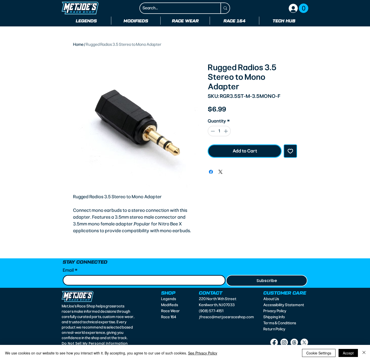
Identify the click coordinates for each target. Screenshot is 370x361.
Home (78, 44)
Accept (348, 352)
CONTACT (210, 292)
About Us (271, 299)
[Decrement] (212, 131)
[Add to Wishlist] (290, 151)
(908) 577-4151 (211, 311)
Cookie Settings (318, 352)
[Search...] (225, 8)
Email (70, 270)
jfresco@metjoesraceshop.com (226, 317)
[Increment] (226, 131)
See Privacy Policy (202, 352)
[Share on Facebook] (211, 172)
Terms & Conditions (279, 323)
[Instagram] (284, 342)
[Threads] (294, 342)
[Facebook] (274, 342)
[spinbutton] (219, 131)
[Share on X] (220, 172)
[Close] (364, 353)
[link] (303, 8)
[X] (304, 342)
